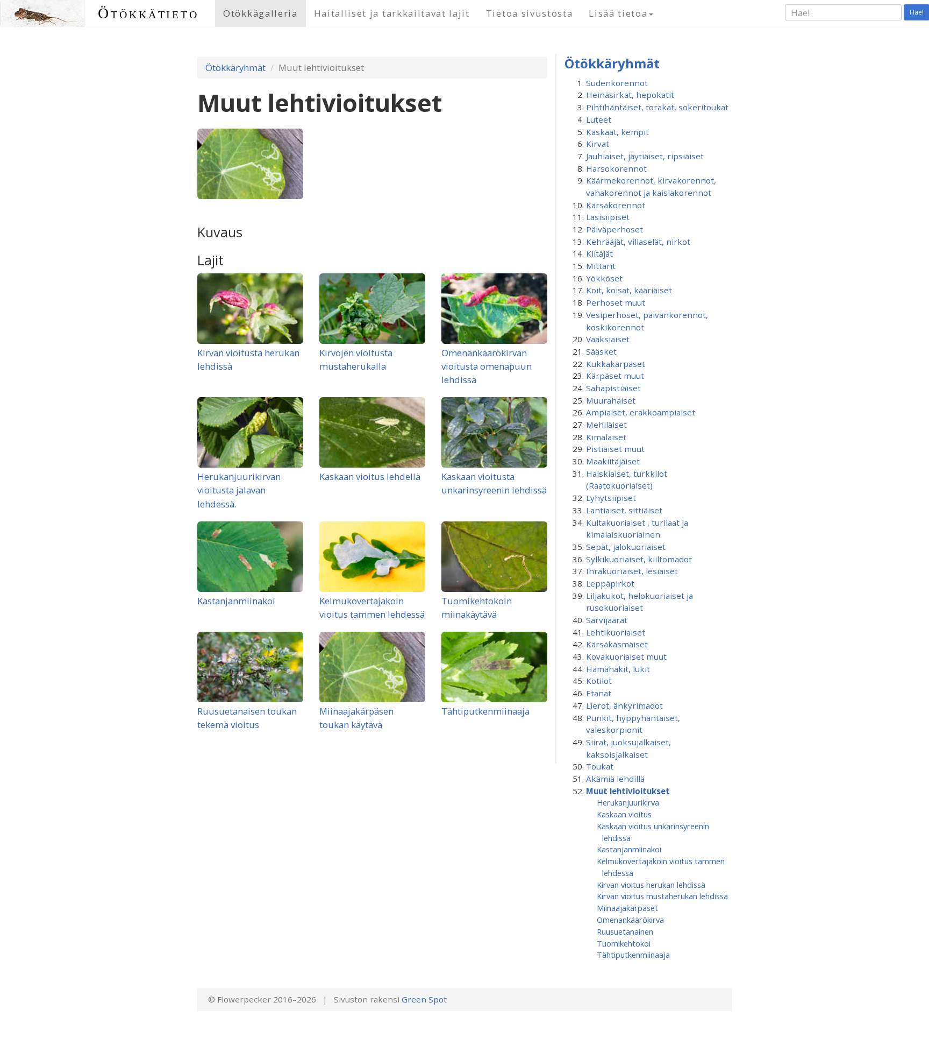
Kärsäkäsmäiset (617, 644)
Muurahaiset (610, 400)
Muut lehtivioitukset (628, 791)
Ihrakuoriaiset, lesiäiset (632, 571)
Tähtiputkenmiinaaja (485, 711)
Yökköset (604, 278)
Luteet (598, 119)
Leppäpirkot (610, 583)
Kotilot (599, 680)
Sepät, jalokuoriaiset (626, 546)
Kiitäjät (599, 253)
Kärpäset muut (615, 375)
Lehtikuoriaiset (615, 632)
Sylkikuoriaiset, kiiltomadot (639, 559)
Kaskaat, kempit (617, 131)
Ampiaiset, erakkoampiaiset (640, 412)
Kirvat (597, 143)
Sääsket (601, 351)
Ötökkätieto (148, 13)
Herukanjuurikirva (628, 802)
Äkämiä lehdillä (615, 778)
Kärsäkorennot (615, 205)
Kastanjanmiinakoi (236, 601)
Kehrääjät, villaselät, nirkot (638, 241)
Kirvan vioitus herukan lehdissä (651, 884)
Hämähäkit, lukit (618, 668)
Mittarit (601, 265)
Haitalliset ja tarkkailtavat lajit (392, 13)
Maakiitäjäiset (613, 461)
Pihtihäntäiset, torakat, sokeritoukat (657, 107)
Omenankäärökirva (630, 919)
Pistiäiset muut (615, 448)
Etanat (598, 693)
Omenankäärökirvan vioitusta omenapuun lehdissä (486, 366)
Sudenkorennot (617, 82)
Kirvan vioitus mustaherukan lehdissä (662, 896)
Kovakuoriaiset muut (626, 656)
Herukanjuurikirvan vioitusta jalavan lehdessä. (239, 490)
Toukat (599, 766)
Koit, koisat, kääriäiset (629, 290)
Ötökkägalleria (260, 13)
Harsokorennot (616, 168)
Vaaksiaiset (608, 339)
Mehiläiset (606, 424)
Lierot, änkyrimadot (624, 705)
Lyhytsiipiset (611, 497)
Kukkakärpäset (615, 363)
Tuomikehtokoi (624, 943)
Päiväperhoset (614, 229)
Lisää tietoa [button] (618, 13)
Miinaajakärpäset (627, 907)
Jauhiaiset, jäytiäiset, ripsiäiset (645, 156)
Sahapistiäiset (613, 388)
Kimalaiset (606, 437)
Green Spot (424, 999)
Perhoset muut (615, 302)
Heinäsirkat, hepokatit (630, 94)
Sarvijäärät (606, 620)
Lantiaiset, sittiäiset (624, 510)
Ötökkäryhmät (235, 67)
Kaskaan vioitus (624, 814)
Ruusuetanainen (625, 931)
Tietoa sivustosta (529, 13)
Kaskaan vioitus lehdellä (369, 476)
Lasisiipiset (608, 216)
